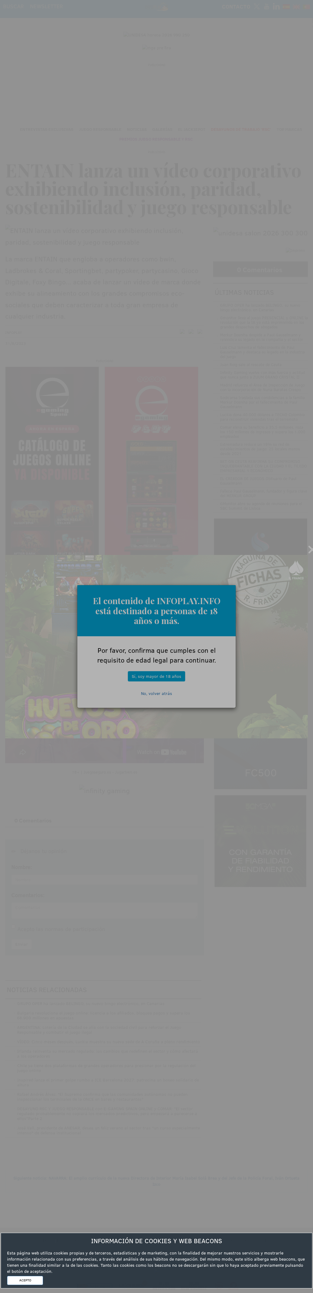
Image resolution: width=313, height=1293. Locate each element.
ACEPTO (25, 1280)
